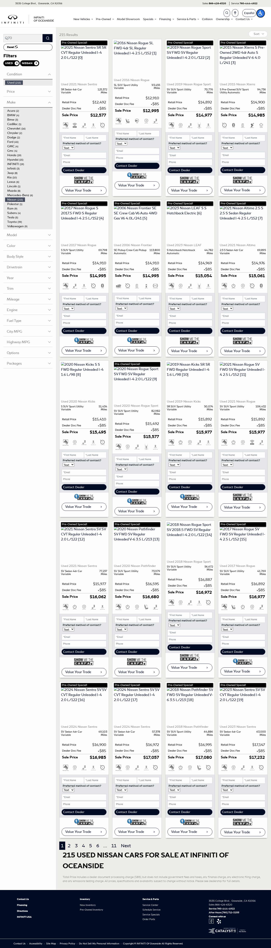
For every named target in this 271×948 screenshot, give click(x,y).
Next (126, 845)
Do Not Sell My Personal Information (99, 943)
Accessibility (36, 943)
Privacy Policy (68, 943)
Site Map (51, 943)
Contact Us (23, 899)
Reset (11, 47)
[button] (83, 19)
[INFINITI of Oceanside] (28, 19)
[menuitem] (29, 82)
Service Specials (151, 914)
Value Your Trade (78, 190)
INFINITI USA (24, 916)
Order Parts (148, 919)
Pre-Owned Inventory (91, 909)
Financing (22, 905)
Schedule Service (151, 909)
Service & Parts (150, 899)
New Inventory (88, 905)
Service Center (150, 905)
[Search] (48, 38)
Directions (22, 910)
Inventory (85, 899)
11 (113, 845)
